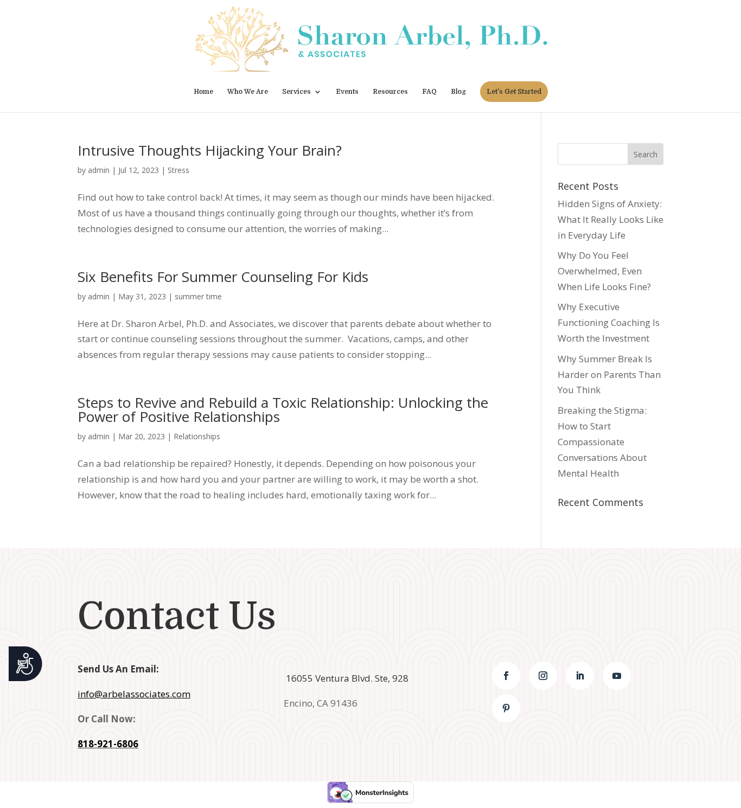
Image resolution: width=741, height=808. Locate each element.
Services (296, 91)
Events (347, 91)
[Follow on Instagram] (543, 676)
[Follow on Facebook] (506, 676)
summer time (198, 296)
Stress (178, 170)
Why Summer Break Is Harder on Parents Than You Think (609, 374)
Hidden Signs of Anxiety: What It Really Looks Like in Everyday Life (610, 219)
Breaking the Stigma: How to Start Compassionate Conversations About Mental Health (602, 441)
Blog (458, 91)
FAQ (429, 91)
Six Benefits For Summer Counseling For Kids (223, 276)
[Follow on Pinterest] (506, 708)
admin (99, 170)
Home (203, 91)
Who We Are (247, 91)
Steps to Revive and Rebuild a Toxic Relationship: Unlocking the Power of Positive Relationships (283, 409)
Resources (390, 91)
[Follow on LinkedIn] (580, 676)
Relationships (197, 436)
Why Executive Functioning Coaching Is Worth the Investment (609, 322)
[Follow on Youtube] (617, 676)
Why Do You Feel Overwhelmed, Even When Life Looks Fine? (604, 271)
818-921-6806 (108, 744)
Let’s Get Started (514, 91)
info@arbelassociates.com (134, 694)
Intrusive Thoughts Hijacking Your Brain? (210, 150)
